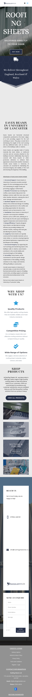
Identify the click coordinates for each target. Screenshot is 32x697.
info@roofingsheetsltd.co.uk (20, 550)
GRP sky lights (16, 426)
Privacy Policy (16, 658)
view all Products (16, 398)
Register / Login (16, 664)
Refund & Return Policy (16, 655)
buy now (16, 52)
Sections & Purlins (16, 445)
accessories (16, 464)
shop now (16, 414)
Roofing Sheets (16, 407)
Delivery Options (16, 652)
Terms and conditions (16, 661)
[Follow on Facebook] (15, 689)
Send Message (20, 630)
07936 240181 (18, 684)
